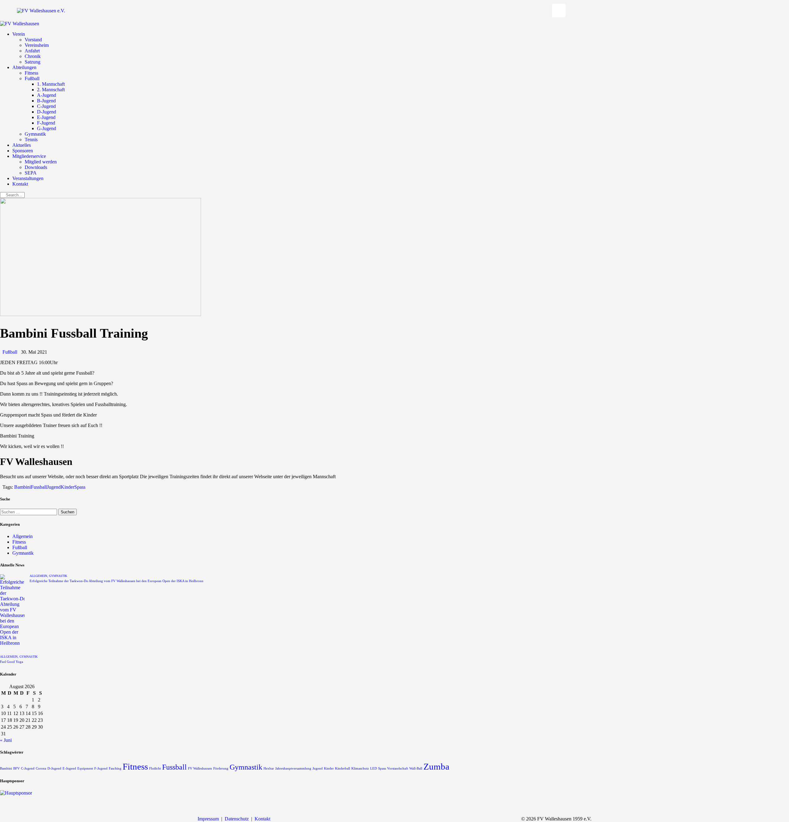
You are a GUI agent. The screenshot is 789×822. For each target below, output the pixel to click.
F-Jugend (101, 768)
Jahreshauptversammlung (293, 768)
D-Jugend (54, 768)
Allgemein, (39, 575)
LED (373, 768)
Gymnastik (23, 553)
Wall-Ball (415, 768)
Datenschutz (237, 818)
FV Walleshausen (200, 768)
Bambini (22, 487)
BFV (16, 768)
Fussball (39, 487)
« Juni (6, 740)
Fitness (19, 542)
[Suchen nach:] (29, 511)
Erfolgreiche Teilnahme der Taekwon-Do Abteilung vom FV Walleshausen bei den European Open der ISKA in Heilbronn (116, 581)
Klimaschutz (360, 768)
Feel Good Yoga (11, 662)
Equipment (85, 768)
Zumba (436, 766)
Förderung (220, 768)
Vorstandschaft (397, 768)
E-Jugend (69, 768)
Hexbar (269, 768)
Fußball (9, 352)
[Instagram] (559, 10)
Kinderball (342, 768)
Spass (79, 487)
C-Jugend (28, 768)
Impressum (208, 818)
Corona (41, 768)
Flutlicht (155, 768)
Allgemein (22, 536)
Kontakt (262, 818)
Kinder (67, 487)
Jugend (54, 487)
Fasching (115, 768)
